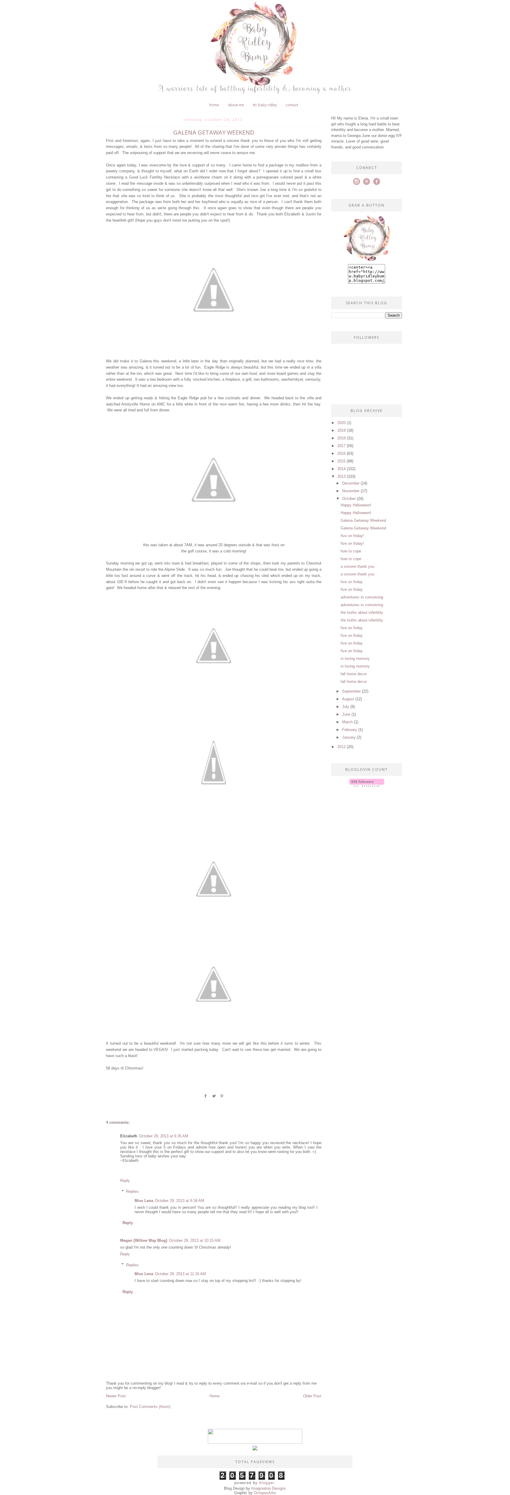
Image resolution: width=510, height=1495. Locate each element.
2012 (341, 747)
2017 (341, 446)
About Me (236, 104)
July (345, 706)
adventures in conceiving (362, 597)
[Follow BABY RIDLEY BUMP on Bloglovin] (366, 785)
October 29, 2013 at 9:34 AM (179, 1200)
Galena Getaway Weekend (363, 520)
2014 (341, 469)
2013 (341, 476)
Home (214, 104)
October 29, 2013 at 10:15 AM (194, 1240)
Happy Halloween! (356, 505)
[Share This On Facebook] (205, 1098)
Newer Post (116, 1396)
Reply (125, 1180)
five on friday (352, 582)
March (347, 722)
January (349, 737)
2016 (341, 453)
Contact (292, 104)
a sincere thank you (357, 566)
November (350, 491)
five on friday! (352, 536)
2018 (341, 438)
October (349, 498)
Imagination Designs (268, 1488)
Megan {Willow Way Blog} (143, 1240)
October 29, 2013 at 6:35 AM (163, 1136)
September (351, 691)
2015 (341, 461)
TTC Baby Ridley (265, 104)
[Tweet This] (213, 1098)
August (348, 699)
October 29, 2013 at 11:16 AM (180, 1274)
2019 (341, 430)
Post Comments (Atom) (150, 1406)
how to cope (351, 551)
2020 (341, 423)
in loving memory (355, 658)
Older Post (312, 1396)
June (346, 714)
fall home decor (354, 674)
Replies (132, 1191)
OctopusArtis (265, 1493)
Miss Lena (144, 1200)
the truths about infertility (362, 612)
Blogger (266, 1483)
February (349, 729)
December (350, 483)
